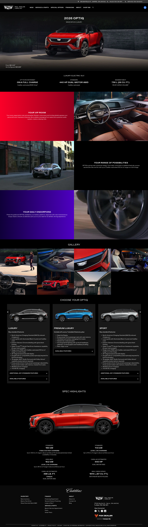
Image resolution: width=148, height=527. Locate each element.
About (71, 496)
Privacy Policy (52, 525)
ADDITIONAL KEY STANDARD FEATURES (24, 373)
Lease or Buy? (49, 503)
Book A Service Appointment (53, 508)
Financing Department (51, 499)
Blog (70, 503)
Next (140, 312)
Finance (48, 496)
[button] (31, 7)
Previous (8, 312)
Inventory (25, 496)
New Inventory (25, 499)
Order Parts (48, 512)
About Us (72, 499)
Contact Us (72, 501)
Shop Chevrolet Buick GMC (29, 503)
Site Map (60, 525)
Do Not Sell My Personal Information (74, 525)
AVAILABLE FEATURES (18, 378)
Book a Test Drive (26, 501)
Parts (46, 510)
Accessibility (43, 525)
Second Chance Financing (53, 501)
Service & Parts (51, 505)
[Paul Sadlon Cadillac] (14, 7)
